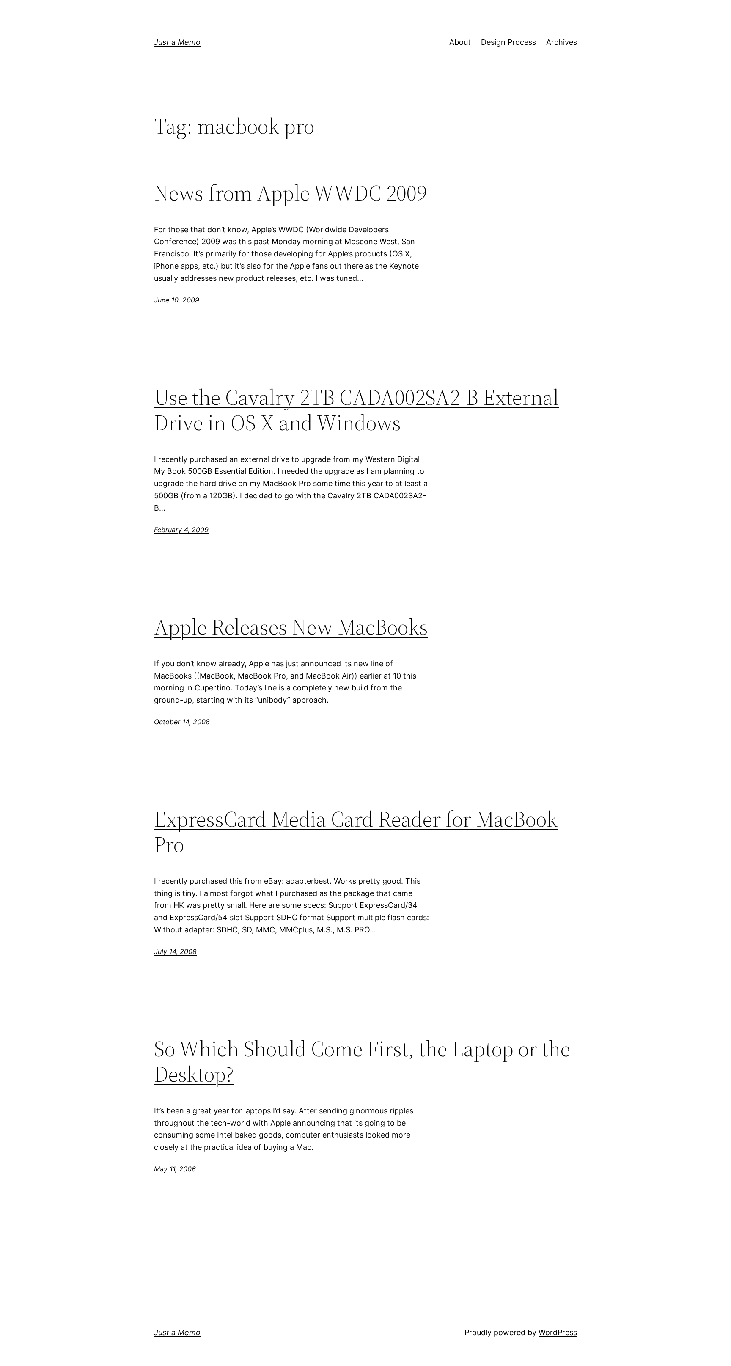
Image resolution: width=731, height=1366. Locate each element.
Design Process (508, 42)
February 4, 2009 (181, 529)
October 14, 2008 (182, 721)
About (460, 42)
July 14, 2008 (175, 951)
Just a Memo (177, 42)
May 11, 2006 (175, 1169)
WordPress (558, 1332)
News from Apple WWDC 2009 (290, 193)
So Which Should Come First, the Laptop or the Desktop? (362, 1061)
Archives (561, 42)
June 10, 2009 (176, 300)
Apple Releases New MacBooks (291, 627)
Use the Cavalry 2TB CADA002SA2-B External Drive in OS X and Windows (356, 410)
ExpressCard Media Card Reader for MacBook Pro (356, 831)
